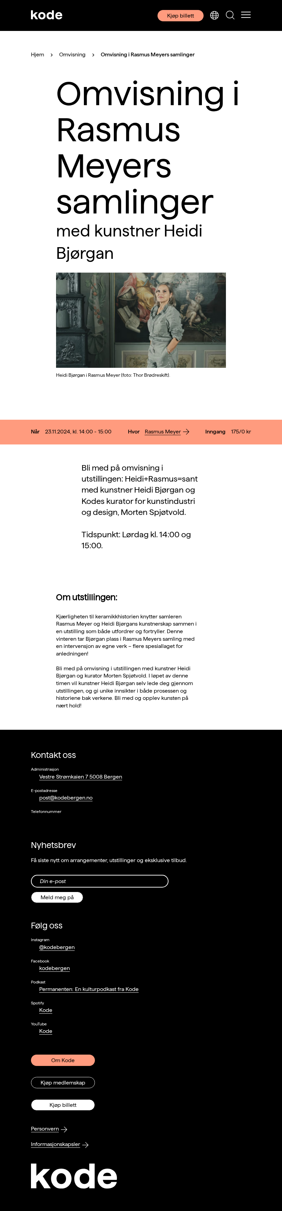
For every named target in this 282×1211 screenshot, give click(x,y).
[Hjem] (47, 15)
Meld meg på (57, 897)
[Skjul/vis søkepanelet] (230, 16)
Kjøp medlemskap (63, 1083)
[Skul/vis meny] (246, 15)
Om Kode (63, 1060)
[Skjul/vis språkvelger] (214, 16)
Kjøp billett (180, 16)
